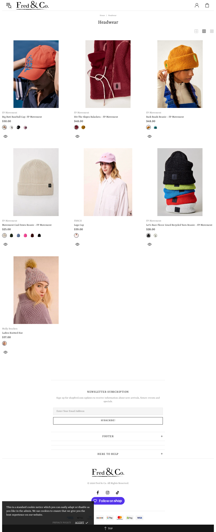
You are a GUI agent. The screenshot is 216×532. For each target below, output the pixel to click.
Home (102, 16)
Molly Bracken (10, 329)
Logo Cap (79, 225)
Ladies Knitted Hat (12, 333)
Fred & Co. (32, 5)
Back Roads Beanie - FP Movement (165, 117)
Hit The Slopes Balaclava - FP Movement (96, 117)
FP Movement (9, 113)
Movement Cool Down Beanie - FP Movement (26, 225)
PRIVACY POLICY (62, 522)
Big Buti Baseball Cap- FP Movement (22, 117)
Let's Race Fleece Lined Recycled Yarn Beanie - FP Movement (179, 225)
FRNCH (78, 221)
